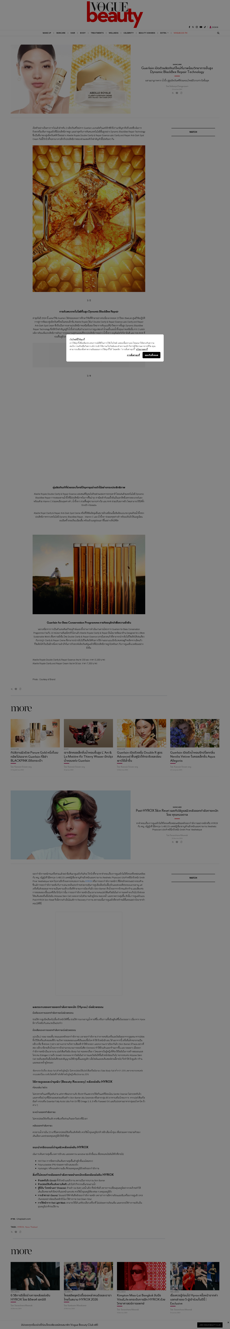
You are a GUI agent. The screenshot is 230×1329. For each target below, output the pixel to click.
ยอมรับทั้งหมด (151, 355)
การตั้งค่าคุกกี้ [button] (133, 355)
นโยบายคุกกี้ (142, 349)
